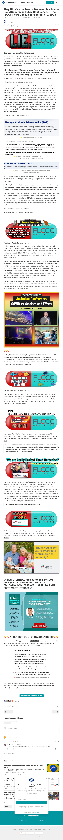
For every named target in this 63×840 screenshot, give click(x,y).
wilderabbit (10, 737)
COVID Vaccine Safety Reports (34, 104)
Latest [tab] (9, 761)
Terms (39, 829)
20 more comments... (9, 753)
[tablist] (10, 722)
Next (54, 712)
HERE (31, 359)
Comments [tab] (7, 723)
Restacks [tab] (13, 723)
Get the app (39, 833)
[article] (31, 770)
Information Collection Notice (31, 808)
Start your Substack (27, 833)
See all (7, 806)
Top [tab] (5, 761)
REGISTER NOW (16, 579)
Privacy (35, 829)
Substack (24, 836)
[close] (46, 778)
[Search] (40, 2)
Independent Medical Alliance (14, 20)
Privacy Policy (43, 808)
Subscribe (50, 3)
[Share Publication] (44, 2)
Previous (9, 712)
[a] (53, 795)
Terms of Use (39, 806)
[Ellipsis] (58, 737)
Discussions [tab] (15, 761)
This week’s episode (10, 482)
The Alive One (10, 744)
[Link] (1, 53)
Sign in (58, 3)
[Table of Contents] (2, 420)
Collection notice (46, 829)
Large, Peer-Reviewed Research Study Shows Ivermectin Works (23, 766)
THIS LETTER (34, 641)
